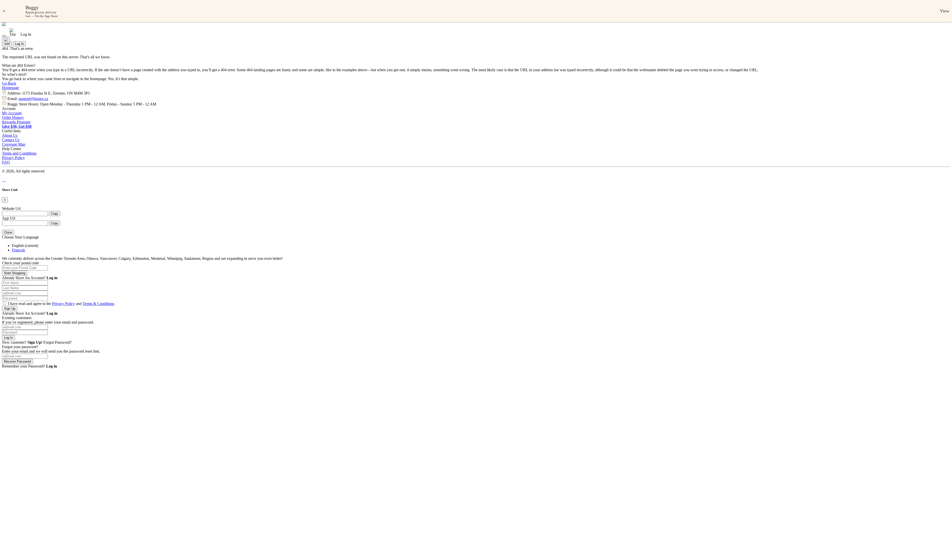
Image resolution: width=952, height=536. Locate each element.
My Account (12, 113)
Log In (19, 44)
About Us (9, 135)
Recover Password (17, 361)
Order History (13, 117)
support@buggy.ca (33, 99)
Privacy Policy (13, 158)
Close (8, 232)
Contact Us (11, 140)
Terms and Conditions (19, 153)
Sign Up (9, 308)
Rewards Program (16, 122)
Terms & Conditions (98, 304)
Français (18, 250)
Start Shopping (14, 273)
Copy (54, 213)
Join (7, 44)
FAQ (6, 162)
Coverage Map (13, 144)
